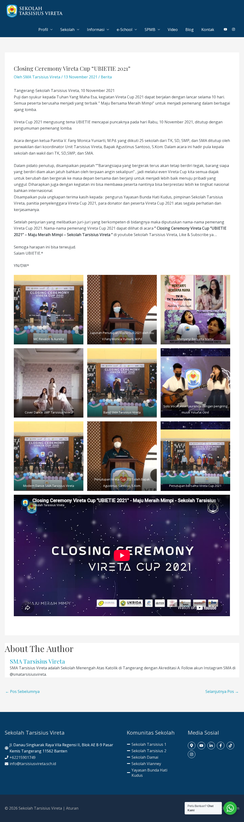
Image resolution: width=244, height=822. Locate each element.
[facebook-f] (221, 745)
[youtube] (227, 29)
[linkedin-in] (211, 745)
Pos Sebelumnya (22, 691)
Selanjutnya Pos (222, 691)
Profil (43, 29)
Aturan (72, 808)
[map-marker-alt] (192, 745)
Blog (189, 29)
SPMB (150, 29)
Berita (106, 77)
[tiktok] (231, 745)
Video (173, 29)
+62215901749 (23, 757)
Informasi (95, 29)
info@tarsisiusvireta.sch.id (33, 763)
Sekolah (67, 29)
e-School (124, 29)
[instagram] (233, 29)
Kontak (207, 29)
